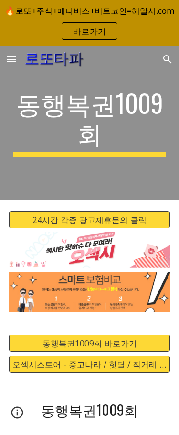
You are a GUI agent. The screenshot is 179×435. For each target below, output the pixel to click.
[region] (89, 23)
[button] (11, 59)
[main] (89, 122)
